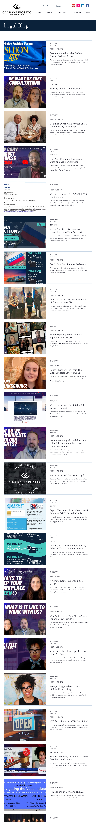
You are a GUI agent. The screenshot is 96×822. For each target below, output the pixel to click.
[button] (90, 32)
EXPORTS (53, 155)
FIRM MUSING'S (56, 49)
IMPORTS (53, 225)
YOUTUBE (54, 84)
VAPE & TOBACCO (57, 752)
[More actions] (88, 44)
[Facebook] (87, 5)
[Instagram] (78, 5)
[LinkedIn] (82, 5)
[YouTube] (73, 5)
